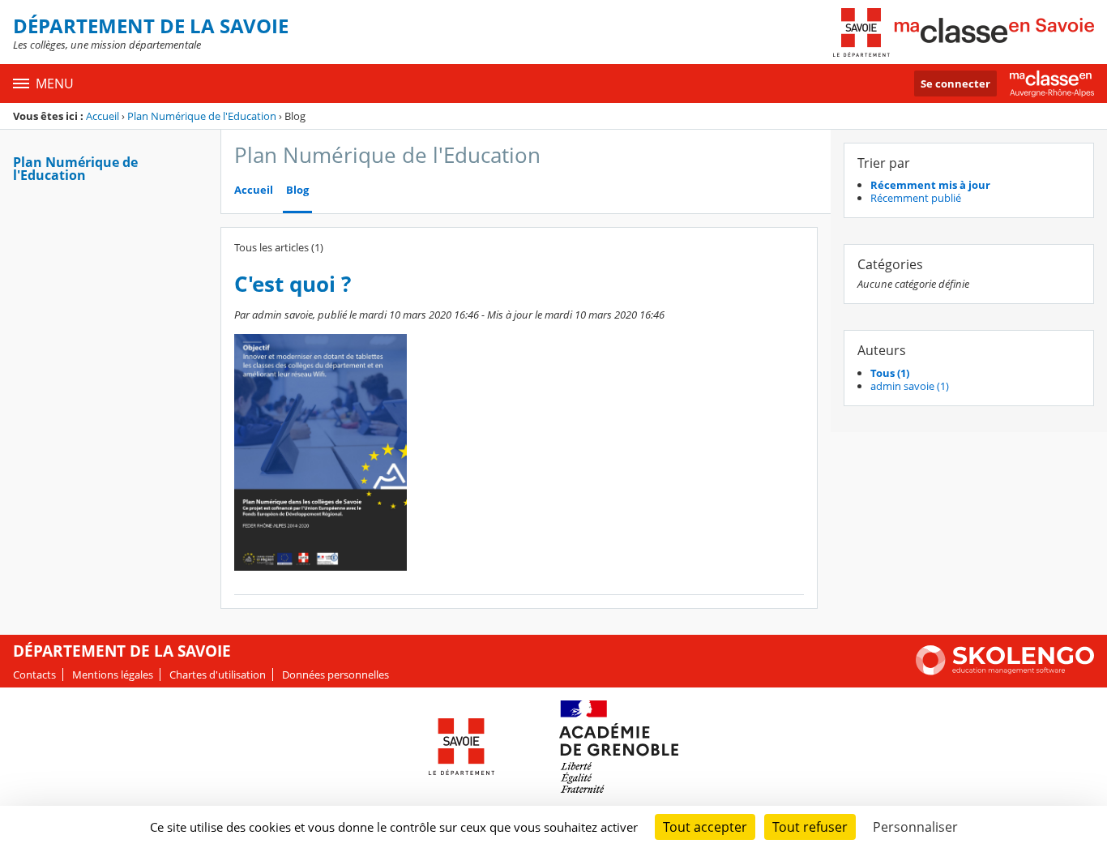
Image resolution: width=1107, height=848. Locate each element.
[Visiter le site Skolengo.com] (1005, 671)
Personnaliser (915, 827)
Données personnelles (335, 674)
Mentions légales (112, 674)
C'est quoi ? (292, 284)
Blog (297, 190)
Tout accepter (705, 827)
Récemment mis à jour (930, 184)
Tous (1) (889, 372)
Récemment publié (915, 197)
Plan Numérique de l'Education (201, 116)
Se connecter (955, 83)
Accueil (102, 116)
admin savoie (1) (909, 385)
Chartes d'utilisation (217, 674)
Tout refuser (810, 827)
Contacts (34, 674)
